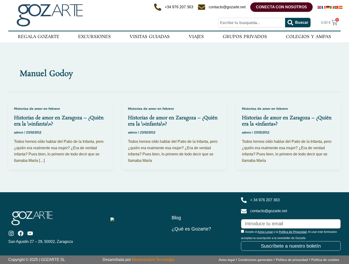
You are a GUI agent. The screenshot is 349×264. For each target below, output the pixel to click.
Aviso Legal (265, 232)
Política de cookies (325, 260)
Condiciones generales (255, 260)
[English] (319, 7)
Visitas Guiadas (150, 37)
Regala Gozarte (38, 37)
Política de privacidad (292, 260)
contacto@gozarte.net (227, 7)
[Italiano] (332, 7)
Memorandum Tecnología (153, 260)
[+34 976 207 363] (157, 7)
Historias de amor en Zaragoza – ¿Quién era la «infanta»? (287, 121)
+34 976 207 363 (179, 7)
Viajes (196, 37)
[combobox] (251, 22)
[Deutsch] (328, 7)
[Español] (341, 7)
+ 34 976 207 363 (265, 200)
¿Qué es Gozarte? (191, 228)
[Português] (337, 7)
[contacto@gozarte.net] (201, 7)
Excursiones (94, 37)
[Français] (324, 7)
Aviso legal (227, 260)
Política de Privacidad (293, 232)
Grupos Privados (245, 37)
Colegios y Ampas (308, 37)
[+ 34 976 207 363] (244, 200)
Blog (176, 217)
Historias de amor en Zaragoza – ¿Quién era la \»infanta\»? (59, 121)
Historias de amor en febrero (37, 108)
